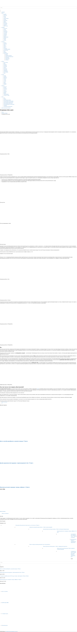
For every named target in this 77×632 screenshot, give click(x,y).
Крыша (5, 19)
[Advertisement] (38, 124)
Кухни (5, 75)
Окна (4, 51)
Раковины (7, 57)
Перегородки (6, 18)
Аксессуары (6, 62)
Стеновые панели (7, 49)
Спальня (5, 33)
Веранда (5, 22)
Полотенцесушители (9, 56)
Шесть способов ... (5, 591)
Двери (5, 21)
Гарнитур (5, 77)
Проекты (5, 15)
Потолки (5, 48)
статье (38, 388)
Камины (5, 24)
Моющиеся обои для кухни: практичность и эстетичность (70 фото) (27, 525)
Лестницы (5, 23)
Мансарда (5, 20)
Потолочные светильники (8, 101)
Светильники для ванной (8, 102)
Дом (2, 13)
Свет (2, 96)
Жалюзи (5, 52)
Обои (4, 82)
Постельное (6, 72)
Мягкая (5, 93)
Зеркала (5, 64)
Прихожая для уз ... (5, 625)
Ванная (5, 38)
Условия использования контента (12, 631)
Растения (5, 68)
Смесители (7, 58)
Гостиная (5, 32)
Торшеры (5, 105)
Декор (3, 61)
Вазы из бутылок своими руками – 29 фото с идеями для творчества (55, 546)
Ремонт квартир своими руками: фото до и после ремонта (39, 544)
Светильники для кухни (8, 103)
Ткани (5, 39)
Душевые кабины (8, 55)
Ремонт (3, 41)
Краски (5, 42)
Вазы (4, 63)
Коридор (5, 34)
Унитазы (6, 59)
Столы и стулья (6, 95)
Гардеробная (6, 37)
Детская (5, 30)
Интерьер (5, 28)
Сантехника (6, 53)
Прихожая (5, 31)
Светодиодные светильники (9, 104)
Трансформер (6, 94)
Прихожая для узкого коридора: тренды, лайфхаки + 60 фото (15, 487)
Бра (4, 97)
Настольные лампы (7, 100)
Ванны (6, 54)
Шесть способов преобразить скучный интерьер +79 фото (14, 441)
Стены (5, 17)
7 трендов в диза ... (5, 613)
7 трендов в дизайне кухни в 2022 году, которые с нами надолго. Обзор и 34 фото (14, 575)
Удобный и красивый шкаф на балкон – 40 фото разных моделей (40, 527)
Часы (4, 73)
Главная (3, 12)
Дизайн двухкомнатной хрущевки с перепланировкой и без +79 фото (16, 463)
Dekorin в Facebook (2, 511)
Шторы (5, 40)
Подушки (5, 69)
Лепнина (5, 43)
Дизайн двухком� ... (5, 602)
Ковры (5, 67)
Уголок (5, 78)
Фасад (5, 16)
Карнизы (5, 65)
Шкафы (5, 92)
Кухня (5, 29)
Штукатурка (6, 50)
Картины (5, 66)
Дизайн (5, 14)
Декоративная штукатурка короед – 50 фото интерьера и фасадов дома (56, 529)
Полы (5, 47)
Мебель (5, 83)
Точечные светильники (8, 106)
